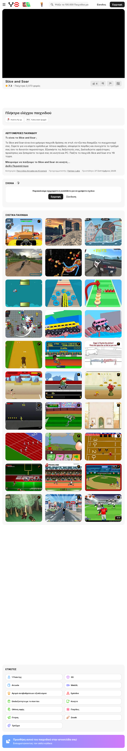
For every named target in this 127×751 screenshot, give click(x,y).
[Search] (51, 4)
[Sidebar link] (4, 4)
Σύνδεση (71, 196)
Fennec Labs (74, 171)
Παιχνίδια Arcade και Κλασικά (32, 171)
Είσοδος (101, 4)
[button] (16, 166)
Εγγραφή (117, 4)
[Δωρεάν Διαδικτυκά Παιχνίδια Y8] (14, 4)
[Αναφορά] (110, 83)
